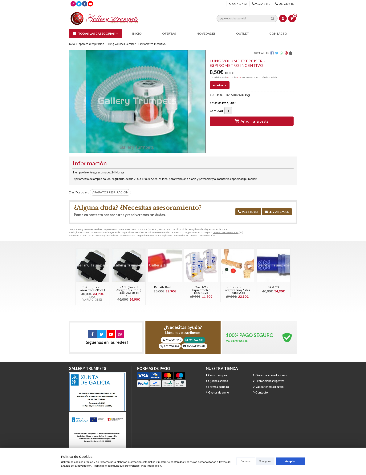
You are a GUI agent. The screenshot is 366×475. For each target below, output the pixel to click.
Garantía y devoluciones (271, 375)
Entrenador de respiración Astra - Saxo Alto (237, 290)
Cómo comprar (218, 375)
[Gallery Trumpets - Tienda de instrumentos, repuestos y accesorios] (104, 18)
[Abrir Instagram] (73, 3)
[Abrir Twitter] (79, 3)
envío (229, 77)
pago (238, 77)
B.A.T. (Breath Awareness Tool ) (92, 289)
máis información (237, 340)
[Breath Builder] (165, 265)
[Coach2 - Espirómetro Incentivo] (201, 265)
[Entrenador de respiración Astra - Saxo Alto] (237, 265)
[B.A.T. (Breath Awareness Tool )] (92, 265)
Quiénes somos (218, 380)
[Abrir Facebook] (84, 3)
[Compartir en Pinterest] (286, 53)
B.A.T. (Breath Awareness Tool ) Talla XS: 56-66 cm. (128, 291)
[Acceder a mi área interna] (283, 18)
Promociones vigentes (269, 380)
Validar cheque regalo (269, 386)
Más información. (151, 465)
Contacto (261, 392)
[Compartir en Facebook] (272, 53)
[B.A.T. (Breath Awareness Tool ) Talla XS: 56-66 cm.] (128, 265)
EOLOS (273, 287)
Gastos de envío (218, 392)
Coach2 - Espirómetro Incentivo (201, 290)
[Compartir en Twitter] (277, 53)
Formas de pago (218, 386)
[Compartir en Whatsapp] (281, 53)
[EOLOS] (273, 265)
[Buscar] (272, 18)
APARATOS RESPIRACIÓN (225, 232)
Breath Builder (165, 287)
